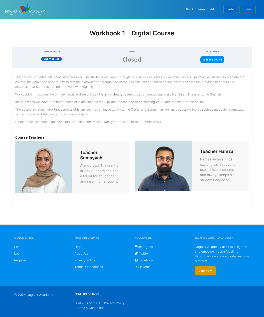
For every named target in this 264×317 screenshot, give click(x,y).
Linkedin (143, 267)
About (189, 9)
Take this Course (212, 59)
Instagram (145, 247)
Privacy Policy (85, 260)
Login (230, 9)
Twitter (143, 253)
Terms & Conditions (89, 267)
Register (247, 9)
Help (213, 9)
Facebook (145, 260)
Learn (201, 9)
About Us (81, 253)
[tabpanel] (132, 141)
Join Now (205, 270)
